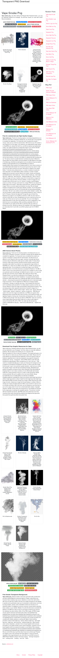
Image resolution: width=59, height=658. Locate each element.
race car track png (36, 26)
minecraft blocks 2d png (31, 590)
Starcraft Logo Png (50, 76)
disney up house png (35, 131)
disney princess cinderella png (12, 131)
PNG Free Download (51, 102)
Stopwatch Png (49, 32)
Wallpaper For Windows (49, 129)
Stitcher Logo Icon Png (51, 23)
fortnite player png (27, 244)
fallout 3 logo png (36, 342)
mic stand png (22, 583)
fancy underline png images (24, 342)
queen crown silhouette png (24, 26)
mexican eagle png (29, 588)
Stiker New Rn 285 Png (50, 15)
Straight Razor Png (50, 44)
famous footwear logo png (10, 342)
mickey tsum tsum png (32, 583)
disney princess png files (11, 129)
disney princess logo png (32, 127)
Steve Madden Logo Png (51, 19)
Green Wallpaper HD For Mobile (51, 113)
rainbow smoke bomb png (10, 26)
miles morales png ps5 (11, 583)
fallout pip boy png (31, 337)
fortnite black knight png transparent (28, 246)
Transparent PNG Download (15, 1)
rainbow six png (22, 24)
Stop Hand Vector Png (51, 51)
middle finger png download (17, 588)
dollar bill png (21, 127)
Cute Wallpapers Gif (51, 138)
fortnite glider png (17, 244)
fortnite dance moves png (35, 242)
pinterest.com (10, 644)
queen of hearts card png (33, 24)
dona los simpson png (33, 129)
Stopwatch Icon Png (51, 41)
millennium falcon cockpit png (16, 585)
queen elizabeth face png (9, 22)
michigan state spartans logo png (16, 590)
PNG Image (49, 87)
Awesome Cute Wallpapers (49, 118)
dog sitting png (24, 131)
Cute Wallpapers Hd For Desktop (51, 134)
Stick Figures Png (50, 69)
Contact (24, 655)
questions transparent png (35, 22)
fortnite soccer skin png (12, 246)
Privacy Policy (31, 655)
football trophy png (23, 242)
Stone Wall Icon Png (51, 26)
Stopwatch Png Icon (51, 38)
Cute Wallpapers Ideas (51, 121)
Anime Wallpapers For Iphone (51, 98)
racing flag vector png (22, 22)
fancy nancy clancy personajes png (12, 339)
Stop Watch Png (50, 54)
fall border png (25, 339)
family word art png (35, 339)
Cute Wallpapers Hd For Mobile (51, 125)
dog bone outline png (11, 127)
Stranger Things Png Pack (51, 65)
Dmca (18, 655)
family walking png (20, 337)
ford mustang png (37, 244)
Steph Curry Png (50, 29)
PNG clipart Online (50, 105)
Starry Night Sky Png (51, 35)
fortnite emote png (7, 244)
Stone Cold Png (50, 57)
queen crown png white (10, 24)
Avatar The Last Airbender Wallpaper (51, 91)
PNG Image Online (50, 95)
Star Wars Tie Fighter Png (51, 80)
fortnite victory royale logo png (10, 242)
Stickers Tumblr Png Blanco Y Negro (51, 60)
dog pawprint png (23, 129)
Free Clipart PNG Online (50, 109)
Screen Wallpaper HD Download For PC (51, 141)
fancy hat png (11, 337)
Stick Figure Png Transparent (50, 72)
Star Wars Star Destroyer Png (49, 47)
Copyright (40, 655)
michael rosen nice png (30, 585)
